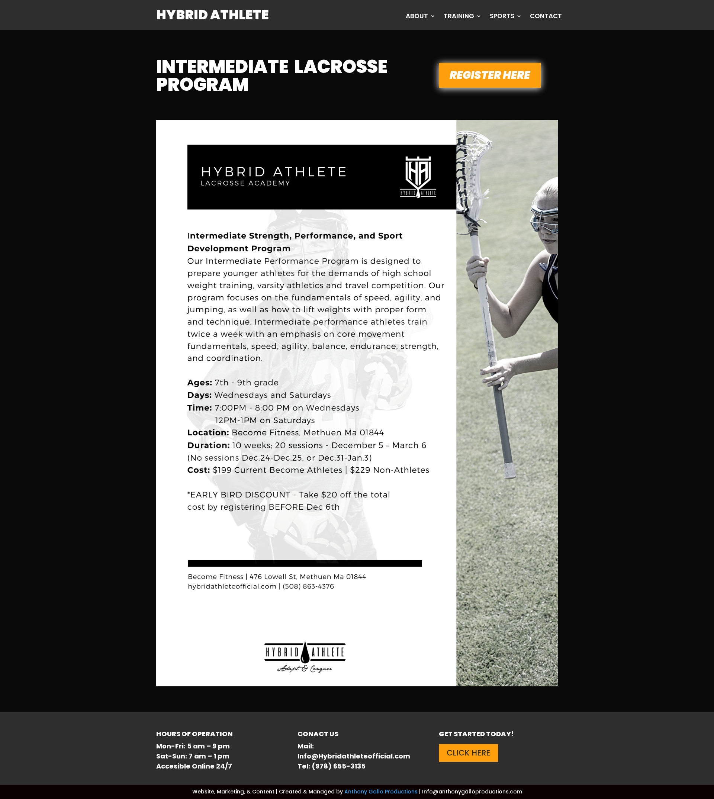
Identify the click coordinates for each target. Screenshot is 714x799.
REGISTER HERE (490, 75)
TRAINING (459, 16)
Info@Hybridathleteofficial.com (354, 756)
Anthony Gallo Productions (381, 791)
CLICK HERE (468, 752)
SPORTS (502, 16)
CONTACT (546, 16)
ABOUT (417, 16)
